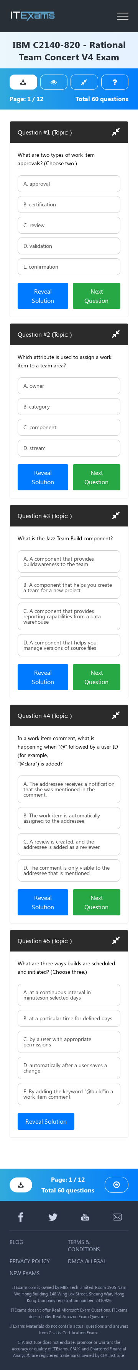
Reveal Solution (43, 295)
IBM (21, 44)
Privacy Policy (30, 1261)
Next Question (96, 295)
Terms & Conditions (84, 1245)
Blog (16, 1241)
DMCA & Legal (87, 1261)
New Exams (24, 1273)
